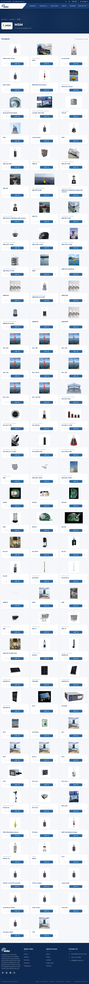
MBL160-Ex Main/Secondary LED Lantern (72, 191)
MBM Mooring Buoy (68, 269)
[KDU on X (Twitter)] (87, 1)
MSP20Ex (35, 681)
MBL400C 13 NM (8, 244)
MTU (4, 781)
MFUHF (64, 527)
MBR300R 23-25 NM (38, 297)
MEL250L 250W (37, 478)
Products (43, 6)
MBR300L (6, 295)
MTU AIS (35, 781)
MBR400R (65, 295)
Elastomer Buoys (67, 86)
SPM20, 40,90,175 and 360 (11, 883)
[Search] (66, 2)
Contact (48, 960)
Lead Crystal (36, 137)
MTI (63, 732)
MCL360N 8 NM (37, 451)
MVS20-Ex (6, 807)
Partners (12, 19)
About (48, 954)
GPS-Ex (64, 113)
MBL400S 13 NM (67, 244)
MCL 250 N (35, 372)
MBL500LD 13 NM (8, 271)
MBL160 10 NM (36, 190)
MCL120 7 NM (7, 425)
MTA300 (64, 706)
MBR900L (35, 321)
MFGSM (64, 502)
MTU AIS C (65, 781)
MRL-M (64, 628)
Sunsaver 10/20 (8, 932)
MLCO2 (5, 551)
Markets (33, 6)
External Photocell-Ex (10, 113)
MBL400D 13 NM (37, 244)
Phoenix (35, 832)
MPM (33, 602)
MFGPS (34, 502)
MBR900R (65, 321)
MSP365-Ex (6, 707)
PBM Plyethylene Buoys (11, 832)
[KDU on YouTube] (85, 1)
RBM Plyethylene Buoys (69, 832)
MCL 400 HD (36, 397)
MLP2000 (35, 578)
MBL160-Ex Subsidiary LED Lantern (14, 218)
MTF (4, 732)
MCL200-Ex (36, 425)
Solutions (54, 6)
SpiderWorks (84, 981)
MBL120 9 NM (66, 164)
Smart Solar (65, 883)
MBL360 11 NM (66, 218)
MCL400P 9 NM (67, 451)
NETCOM (64, 806)
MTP (4, 757)
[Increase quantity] (8, 64)
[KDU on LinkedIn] (82, 1)
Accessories (66, 58)
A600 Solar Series (9, 58)
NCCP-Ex (35, 807)
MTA (33, 706)
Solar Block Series (9, 907)
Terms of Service (60, 981)
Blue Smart (6, 85)
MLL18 (64, 551)
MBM (33, 271)
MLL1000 (35, 551)
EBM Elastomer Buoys (39, 85)
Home (15, 6)
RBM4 (34, 858)
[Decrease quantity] (4, 64)
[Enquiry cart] (69, 2)
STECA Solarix (36, 883)
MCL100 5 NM (66, 399)
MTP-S (34, 757)
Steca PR (65, 907)
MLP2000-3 (65, 578)
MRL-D (34, 628)
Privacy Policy (44, 981)
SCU (63, 856)
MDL (4, 478)
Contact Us (82, 6)
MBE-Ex (34, 164)
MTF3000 (35, 732)
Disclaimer (51, 981)
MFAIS (5, 502)
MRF (63, 602)
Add (16, 63)
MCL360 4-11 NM (67, 425)
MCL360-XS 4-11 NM (9, 451)
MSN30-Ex (65, 655)
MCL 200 (64, 348)
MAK (63, 137)
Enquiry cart (50, 963)
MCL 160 (5, 348)
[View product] (25, 63)
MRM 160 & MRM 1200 (10, 653)
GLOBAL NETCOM (38, 113)
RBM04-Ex (6, 858)
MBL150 (5, 188)
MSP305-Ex (65, 681)
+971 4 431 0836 (76, 957)
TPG (33, 932)
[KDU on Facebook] (80, 1)
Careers (73, 6)
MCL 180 (35, 348)
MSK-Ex (34, 655)
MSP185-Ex (6, 681)
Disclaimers (27, 966)
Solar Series (36, 907)
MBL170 (34, 216)
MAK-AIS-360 (7, 164)
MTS (63, 757)
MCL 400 (6, 397)
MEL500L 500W (67, 478)
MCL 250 (6, 372)
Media (64, 6)
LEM (4, 137)
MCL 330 (64, 372)
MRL (4, 628)
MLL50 (5, 576)
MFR (4, 527)
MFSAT (34, 527)
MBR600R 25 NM (8, 323)
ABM (33, 60)
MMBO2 (5, 602)
